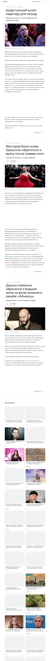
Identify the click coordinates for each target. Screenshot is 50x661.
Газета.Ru (21, 6)
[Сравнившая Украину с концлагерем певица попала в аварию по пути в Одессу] (14, 583)
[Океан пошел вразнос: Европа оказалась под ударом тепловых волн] (14, 500)
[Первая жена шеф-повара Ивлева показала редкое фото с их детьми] (35, 500)
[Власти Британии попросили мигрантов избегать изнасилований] (35, 583)
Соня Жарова (13, 160)
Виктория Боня (9, 193)
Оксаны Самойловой (20, 337)
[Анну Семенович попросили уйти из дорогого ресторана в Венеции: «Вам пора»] (14, 479)
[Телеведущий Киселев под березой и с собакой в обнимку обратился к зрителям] (35, 416)
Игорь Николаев (33, 79)
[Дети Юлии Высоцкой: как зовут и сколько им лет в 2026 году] (14, 625)
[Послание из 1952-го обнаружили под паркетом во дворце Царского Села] (35, 458)
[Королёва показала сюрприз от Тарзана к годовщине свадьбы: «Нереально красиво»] (14, 541)
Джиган (7, 335)
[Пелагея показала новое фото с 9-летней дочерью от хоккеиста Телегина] (35, 562)
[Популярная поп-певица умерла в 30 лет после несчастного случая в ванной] (35, 437)
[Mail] (4, 1)
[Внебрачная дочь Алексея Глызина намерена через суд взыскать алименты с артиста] (35, 520)
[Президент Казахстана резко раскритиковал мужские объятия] (35, 625)
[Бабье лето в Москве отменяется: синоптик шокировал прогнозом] (14, 520)
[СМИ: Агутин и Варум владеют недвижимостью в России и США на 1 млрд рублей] (14, 646)
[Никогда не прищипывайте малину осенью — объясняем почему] (35, 604)
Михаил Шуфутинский (15, 52)
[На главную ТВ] (6, 1)
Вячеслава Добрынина (30, 117)
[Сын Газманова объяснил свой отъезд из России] (14, 437)
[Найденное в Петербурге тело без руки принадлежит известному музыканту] (14, 562)
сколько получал (33, 125)
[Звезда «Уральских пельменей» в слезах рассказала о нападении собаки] (35, 646)
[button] (25, 35)
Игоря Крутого (9, 81)
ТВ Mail (18, 142)
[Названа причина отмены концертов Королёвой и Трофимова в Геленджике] (14, 458)
